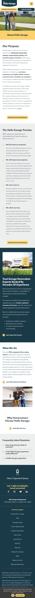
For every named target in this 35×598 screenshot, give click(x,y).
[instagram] (14, 492)
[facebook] (8, 492)
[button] (19, 446)
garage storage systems (16, 55)
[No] (33, 592)
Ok (13, 595)
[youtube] (20, 492)
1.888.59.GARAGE (19, 486)
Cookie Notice (20, 595)
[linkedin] (27, 492)
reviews (19, 108)
